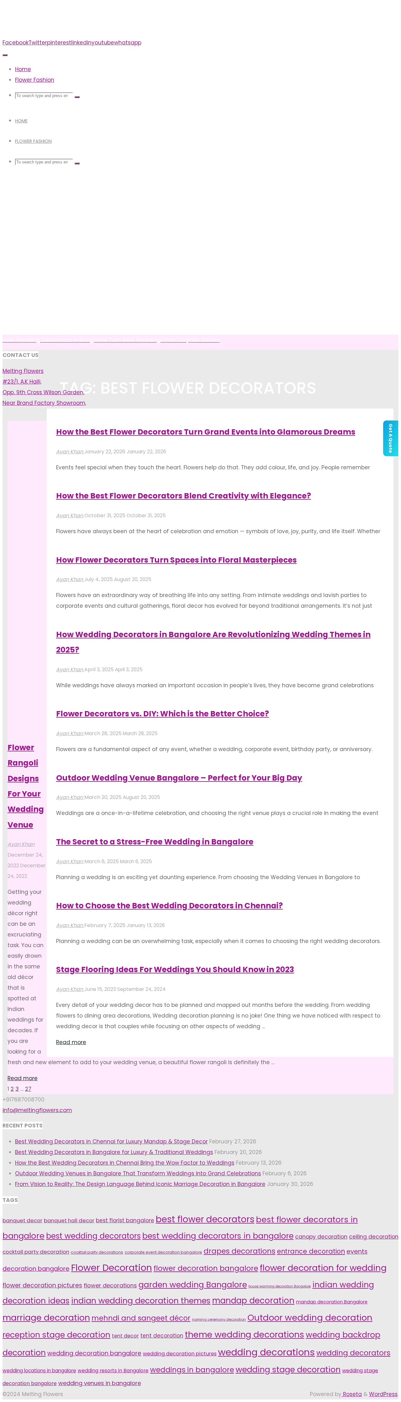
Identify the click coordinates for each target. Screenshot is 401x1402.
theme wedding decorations (244, 1334)
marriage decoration (46, 1317)
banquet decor (22, 1220)
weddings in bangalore (192, 1370)
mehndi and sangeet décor (140, 1318)
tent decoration (161, 1335)
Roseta (351, 1394)
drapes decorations (239, 1251)
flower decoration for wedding (323, 1268)
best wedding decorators (93, 1235)
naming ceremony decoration (219, 1319)
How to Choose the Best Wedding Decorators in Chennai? (169, 905)
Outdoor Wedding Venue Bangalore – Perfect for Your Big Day (179, 777)
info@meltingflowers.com (37, 1110)
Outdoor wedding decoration (309, 1318)
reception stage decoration (56, 1334)
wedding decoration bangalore (94, 1353)
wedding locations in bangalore (39, 1370)
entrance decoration (311, 1251)
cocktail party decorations (97, 1252)
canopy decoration (321, 1236)
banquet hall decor (69, 1220)
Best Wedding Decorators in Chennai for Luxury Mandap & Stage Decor (111, 1141)
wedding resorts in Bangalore (113, 1370)
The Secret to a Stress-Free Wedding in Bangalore (154, 841)
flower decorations (110, 1285)
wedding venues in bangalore (99, 1383)
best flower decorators (205, 1219)
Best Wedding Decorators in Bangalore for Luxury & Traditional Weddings (114, 1152)
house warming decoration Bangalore (279, 1286)
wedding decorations (266, 1352)
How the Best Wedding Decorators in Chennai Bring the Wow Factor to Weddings (124, 1163)
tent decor (125, 1335)
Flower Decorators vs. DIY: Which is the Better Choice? (162, 713)
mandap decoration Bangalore (331, 1302)
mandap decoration (253, 1300)
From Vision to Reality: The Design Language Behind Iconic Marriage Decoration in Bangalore (140, 1184)
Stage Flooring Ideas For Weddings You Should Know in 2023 (175, 969)
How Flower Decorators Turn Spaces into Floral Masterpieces (176, 559)
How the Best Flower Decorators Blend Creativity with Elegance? (183, 495)
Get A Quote (391, 438)
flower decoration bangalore (206, 1268)
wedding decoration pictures (179, 1353)
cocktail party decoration (36, 1251)
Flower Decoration (111, 1267)
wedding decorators (353, 1353)
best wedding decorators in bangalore (218, 1235)
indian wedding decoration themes (141, 1300)
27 (28, 1089)
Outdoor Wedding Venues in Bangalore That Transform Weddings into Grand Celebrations (138, 1173)
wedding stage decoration (288, 1369)
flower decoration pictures (42, 1285)
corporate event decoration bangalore (163, 1252)
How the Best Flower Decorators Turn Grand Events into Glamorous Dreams (205, 431)
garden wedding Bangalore (192, 1284)
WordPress (383, 1394)
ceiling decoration (373, 1236)
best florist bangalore (125, 1220)
